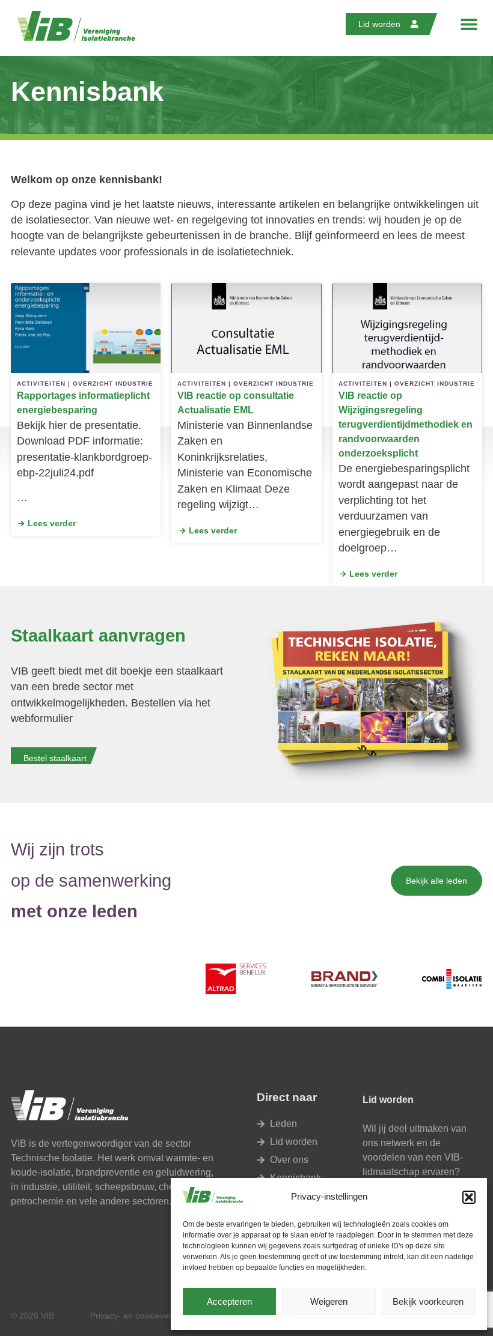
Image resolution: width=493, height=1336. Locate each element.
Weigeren (329, 1301)
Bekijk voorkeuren (428, 1301)
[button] (469, 1197)
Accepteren (229, 1301)
